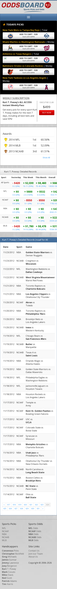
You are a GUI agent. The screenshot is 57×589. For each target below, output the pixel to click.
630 (32, 508)
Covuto (8, 571)
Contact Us (33, 550)
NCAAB (5, 537)
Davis (7, 574)
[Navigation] (28, 17)
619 (19, 505)
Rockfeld (13, 553)
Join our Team (35, 553)
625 (4, 508)
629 (27, 508)
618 (14, 505)
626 (10, 508)
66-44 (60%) (41, 229)
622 (36, 505)
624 (47, 505)
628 (21, 508)
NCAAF (5, 531)
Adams (9, 581)
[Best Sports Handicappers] (25, 6)
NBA (4, 534)
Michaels (9, 556)
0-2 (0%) (16, 186)
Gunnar (9, 559)
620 (25, 505)
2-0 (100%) (28, 195)
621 (31, 505)
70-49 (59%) (41, 186)
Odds (33, 528)
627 (16, 508)
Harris (7, 584)
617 (8, 505)
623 (42, 505)
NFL (4, 528)
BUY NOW (46, 112)
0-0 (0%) (16, 195)
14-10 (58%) (28, 229)
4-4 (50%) (41, 195)
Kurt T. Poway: (11, 171)
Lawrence (10, 562)
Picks (10, 550)
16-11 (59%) (28, 186)
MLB (4, 540)
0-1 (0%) (28, 203)
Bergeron (9, 565)
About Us (33, 556)
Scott (7, 577)
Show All (46, 157)
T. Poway (9, 568)
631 (38, 508)
